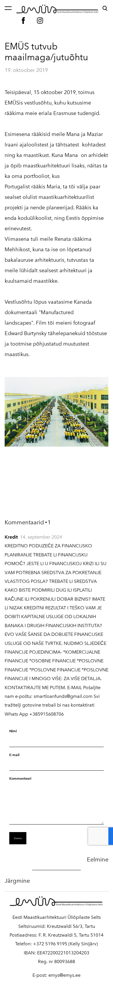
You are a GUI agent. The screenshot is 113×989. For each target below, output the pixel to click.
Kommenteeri (20, 778)
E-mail (14, 755)
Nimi (13, 731)
